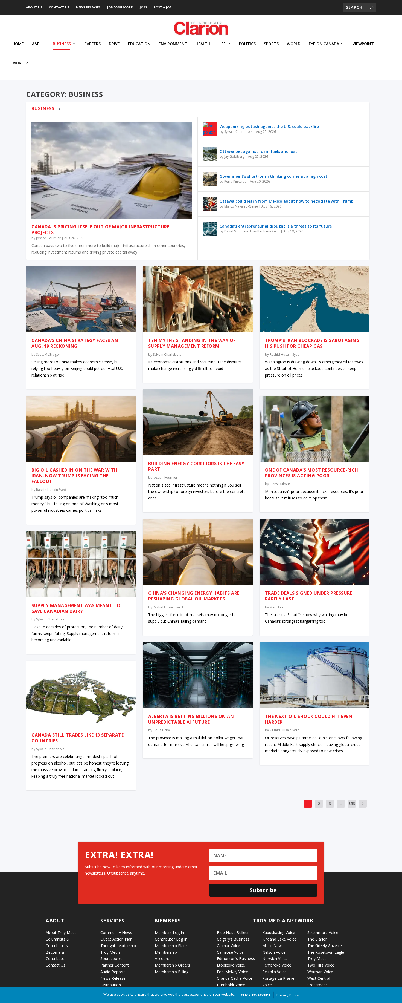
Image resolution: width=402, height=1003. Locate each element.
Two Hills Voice (320, 965)
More (18, 63)
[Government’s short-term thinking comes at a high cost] (210, 179)
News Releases (88, 7)
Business (62, 44)
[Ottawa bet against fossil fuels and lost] (210, 154)
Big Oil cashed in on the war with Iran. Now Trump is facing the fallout (74, 475)
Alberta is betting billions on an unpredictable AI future (191, 719)
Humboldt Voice (231, 984)
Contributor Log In (171, 939)
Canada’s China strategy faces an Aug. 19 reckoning (74, 343)
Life (222, 44)
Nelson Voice (274, 952)
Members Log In (169, 932)
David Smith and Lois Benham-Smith (252, 231)
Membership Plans (171, 945)
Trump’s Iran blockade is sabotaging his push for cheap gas (312, 343)
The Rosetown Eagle (325, 952)
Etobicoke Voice (231, 965)
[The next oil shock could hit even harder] (314, 675)
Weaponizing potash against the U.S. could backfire (269, 126)
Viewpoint (363, 44)
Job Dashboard (120, 7)
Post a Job (162, 7)
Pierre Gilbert (280, 484)
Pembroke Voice (276, 965)
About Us (34, 7)
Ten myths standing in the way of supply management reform (192, 343)
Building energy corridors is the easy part (196, 466)
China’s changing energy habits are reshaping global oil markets (194, 596)
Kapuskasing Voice (278, 932)
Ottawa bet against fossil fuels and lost (258, 151)
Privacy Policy (287, 995)
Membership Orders (172, 965)
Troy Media (317, 958)
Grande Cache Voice (234, 978)
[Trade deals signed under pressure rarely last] (314, 552)
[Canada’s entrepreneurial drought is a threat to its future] (210, 229)
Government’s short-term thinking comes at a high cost (273, 176)
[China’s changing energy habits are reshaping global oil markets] (198, 552)
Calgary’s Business (233, 939)
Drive (114, 44)
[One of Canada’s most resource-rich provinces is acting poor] (314, 429)
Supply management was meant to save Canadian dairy (75, 608)
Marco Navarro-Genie (241, 206)
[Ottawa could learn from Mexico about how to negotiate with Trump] (210, 204)
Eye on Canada (324, 44)
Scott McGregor (48, 354)
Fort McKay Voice (232, 971)
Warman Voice (320, 971)
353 (351, 803)
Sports (271, 44)
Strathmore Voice (322, 932)
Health (203, 44)
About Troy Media (62, 932)
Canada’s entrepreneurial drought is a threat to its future (276, 226)
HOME (18, 44)
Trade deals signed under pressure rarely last (309, 596)
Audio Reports (113, 971)
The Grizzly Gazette (324, 945)
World (294, 44)
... (341, 803)
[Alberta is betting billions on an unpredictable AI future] (198, 675)
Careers (92, 44)
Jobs (143, 7)
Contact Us (59, 7)
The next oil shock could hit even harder (309, 719)
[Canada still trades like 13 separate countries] (81, 694)
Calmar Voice (228, 945)
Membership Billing (171, 971)
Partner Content (114, 965)
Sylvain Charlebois (238, 131)
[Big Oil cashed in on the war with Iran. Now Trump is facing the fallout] (81, 429)
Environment (173, 44)
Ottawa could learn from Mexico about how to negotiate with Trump (287, 201)
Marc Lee (277, 607)
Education (139, 44)
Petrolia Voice (274, 971)
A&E (35, 44)
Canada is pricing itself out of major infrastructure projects (100, 229)
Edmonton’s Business (236, 958)
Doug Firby (161, 730)
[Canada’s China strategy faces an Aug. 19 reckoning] (81, 299)
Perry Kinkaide (235, 181)
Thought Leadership (118, 945)
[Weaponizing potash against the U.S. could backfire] (210, 129)
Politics (247, 44)
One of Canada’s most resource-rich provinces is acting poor (311, 473)
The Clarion (317, 939)
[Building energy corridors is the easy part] (198, 422)
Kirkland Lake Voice (279, 939)
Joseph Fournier (48, 238)
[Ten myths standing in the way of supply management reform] (198, 299)
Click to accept (256, 995)
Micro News (273, 945)
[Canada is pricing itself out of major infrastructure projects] (111, 170)
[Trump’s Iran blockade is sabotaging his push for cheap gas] (314, 299)
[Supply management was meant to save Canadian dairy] (81, 564)
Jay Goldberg (234, 156)
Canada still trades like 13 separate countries (77, 738)
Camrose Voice (230, 952)
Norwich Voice (275, 958)
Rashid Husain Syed (51, 489)
